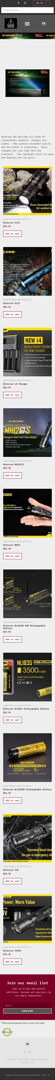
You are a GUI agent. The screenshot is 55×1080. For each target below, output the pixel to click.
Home (4, 35)
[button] (27, 24)
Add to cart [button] (13, 233)
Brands (11, 35)
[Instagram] (25, 3)
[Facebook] (18, 3)
